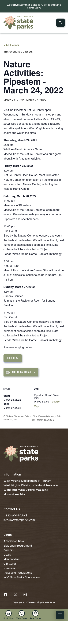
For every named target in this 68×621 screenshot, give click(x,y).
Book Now (12, 358)
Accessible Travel (14, 541)
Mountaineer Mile (14, 494)
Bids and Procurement (17, 545)
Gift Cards (10, 563)
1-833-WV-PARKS (15, 515)
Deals (7, 554)
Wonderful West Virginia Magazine (25, 490)
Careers (8, 550)
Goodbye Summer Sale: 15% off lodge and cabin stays (34, 6)
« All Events (11, 45)
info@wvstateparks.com (19, 520)
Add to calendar (21, 372)
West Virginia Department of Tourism (27, 480)
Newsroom (10, 568)
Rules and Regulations (17, 572)
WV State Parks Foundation (21, 577)
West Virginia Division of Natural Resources (30, 485)
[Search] (60, 23)
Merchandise (11, 559)
